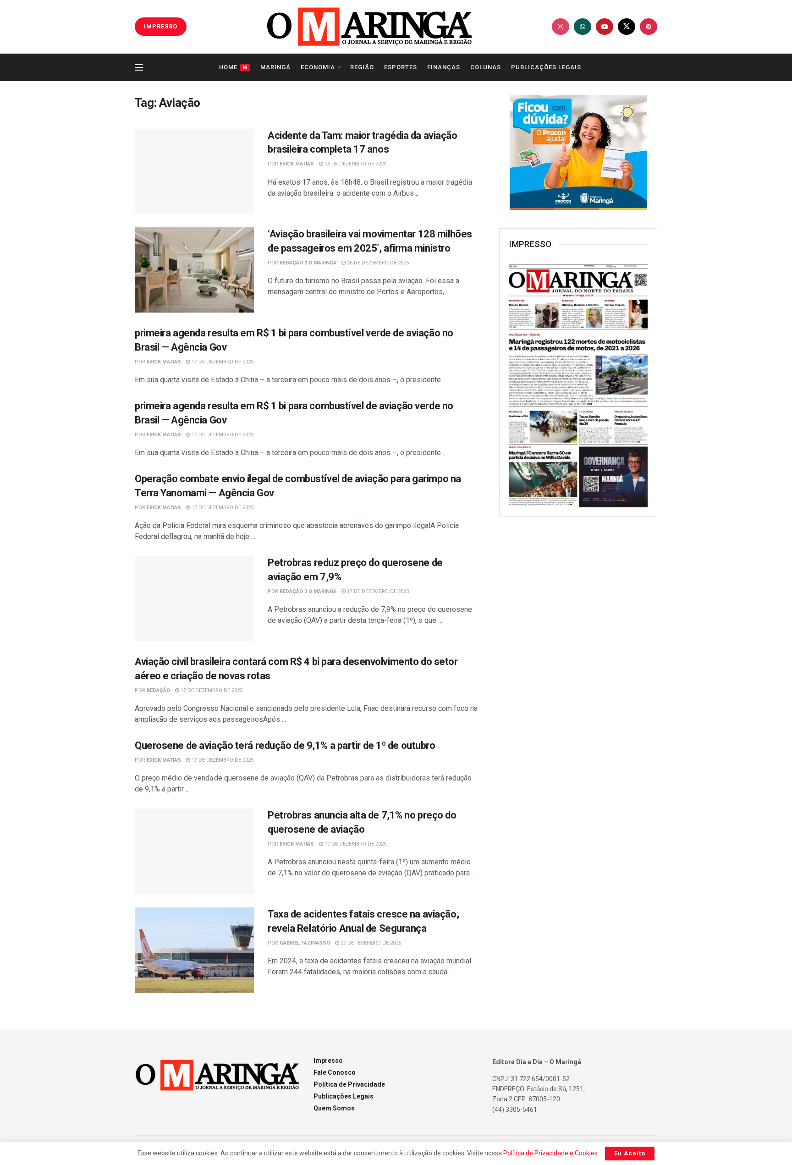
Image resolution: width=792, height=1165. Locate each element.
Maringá (275, 67)
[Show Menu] (139, 67)
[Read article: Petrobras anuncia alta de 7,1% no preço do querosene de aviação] (194, 851)
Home (233, 67)
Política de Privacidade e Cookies (550, 1153)
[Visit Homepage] (369, 26)
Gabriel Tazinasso (305, 943)
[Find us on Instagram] (560, 26)
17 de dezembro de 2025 (221, 362)
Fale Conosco (335, 1072)
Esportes (400, 67)
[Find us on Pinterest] (648, 26)
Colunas (485, 67)
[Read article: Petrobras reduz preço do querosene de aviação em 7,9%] (194, 598)
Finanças (443, 67)
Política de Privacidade (349, 1084)
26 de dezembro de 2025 (354, 164)
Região (362, 67)
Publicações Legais (546, 67)
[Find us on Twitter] (626, 26)
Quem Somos (334, 1108)
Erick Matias (297, 164)
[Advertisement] (578, 672)
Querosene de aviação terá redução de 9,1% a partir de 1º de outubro (285, 745)
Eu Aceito (629, 1153)
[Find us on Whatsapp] (582, 26)
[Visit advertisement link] (578, 152)
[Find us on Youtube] (604, 26)
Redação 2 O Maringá (308, 263)
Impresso (328, 1060)
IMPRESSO (160, 26)
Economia (318, 67)
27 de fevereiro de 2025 (370, 943)
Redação (158, 690)
